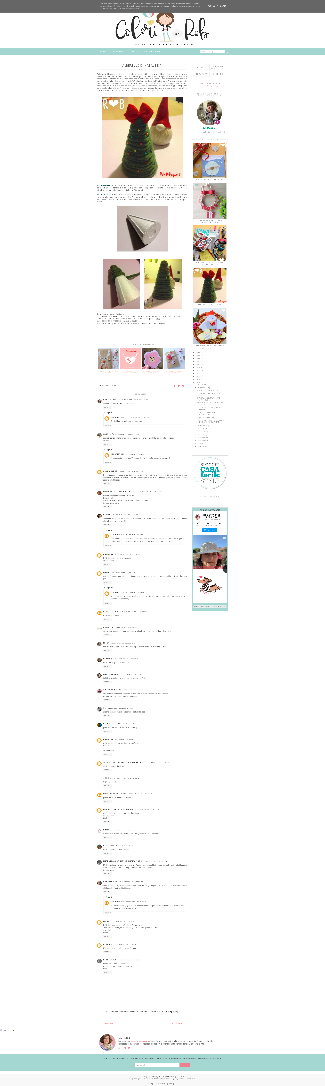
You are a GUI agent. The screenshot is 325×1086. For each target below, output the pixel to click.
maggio (202, 440)
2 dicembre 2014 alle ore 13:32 (138, 592)
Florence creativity (206, 417)
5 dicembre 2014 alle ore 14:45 (138, 902)
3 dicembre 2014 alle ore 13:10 (127, 739)
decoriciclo (110, 960)
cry (105, 845)
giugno (202, 438)
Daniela (107, 515)
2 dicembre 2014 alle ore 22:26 (134, 674)
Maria (106, 572)
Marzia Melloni (111, 674)
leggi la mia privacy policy (162, 1084)
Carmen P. (108, 434)
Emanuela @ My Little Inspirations (122, 861)
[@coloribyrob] (197, 517)
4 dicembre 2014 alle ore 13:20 (120, 845)
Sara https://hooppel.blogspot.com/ (123, 762)
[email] (217, 86)
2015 (198, 379)
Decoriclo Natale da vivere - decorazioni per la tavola (139, 323)
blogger (107, 944)
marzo (201, 446)
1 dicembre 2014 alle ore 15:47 (138, 417)
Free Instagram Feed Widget (210, 607)
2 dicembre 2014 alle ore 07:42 (127, 554)
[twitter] (129, 1048)
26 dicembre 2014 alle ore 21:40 (130, 960)
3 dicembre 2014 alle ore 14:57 (158, 762)
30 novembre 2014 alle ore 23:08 (135, 400)
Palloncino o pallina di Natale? (209, 409)
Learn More (212, 6)
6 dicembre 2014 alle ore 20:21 (126, 944)
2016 (198, 376)
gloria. (107, 724)
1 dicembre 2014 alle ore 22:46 (149, 491)
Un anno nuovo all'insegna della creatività (210, 263)
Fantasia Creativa (113, 612)
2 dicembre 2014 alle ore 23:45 (120, 708)
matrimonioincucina (114, 794)
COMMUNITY (201, 74)
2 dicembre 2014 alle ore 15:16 (126, 627)
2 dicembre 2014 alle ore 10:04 (123, 572)
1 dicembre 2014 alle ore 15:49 (131, 471)
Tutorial (133, 51)
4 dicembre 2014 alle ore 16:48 (155, 861)
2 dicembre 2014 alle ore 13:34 (138, 535)
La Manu (107, 659)
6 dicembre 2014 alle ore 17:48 (123, 921)
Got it (223, 6)
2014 (198, 382)
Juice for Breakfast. (187, 1079)
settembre (203, 429)
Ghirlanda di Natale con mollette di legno (210, 221)
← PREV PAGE (107, 1023)
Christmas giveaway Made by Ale (210, 394)
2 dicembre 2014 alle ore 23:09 (135, 690)
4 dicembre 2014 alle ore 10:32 (147, 809)
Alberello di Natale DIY (209, 305)
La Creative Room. (151, 1079)
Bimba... (107, 830)
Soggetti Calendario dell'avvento (207, 413)
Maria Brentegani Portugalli (119, 492)
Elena (106, 643)
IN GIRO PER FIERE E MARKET (218, 68)
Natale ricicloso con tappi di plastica (211, 404)
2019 (198, 367)
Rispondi (107, 407)
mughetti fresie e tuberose (118, 809)
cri (105, 708)
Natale (105, 385)
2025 (198, 352)
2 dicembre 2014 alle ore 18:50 (123, 643)
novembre (203, 388)
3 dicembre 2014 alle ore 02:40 (125, 723)
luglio (201, 435)
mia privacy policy (170, 1011)
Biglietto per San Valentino (210, 180)
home (103, 51)
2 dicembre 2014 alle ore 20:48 (125, 658)
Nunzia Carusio (111, 400)
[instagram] (203, 86)
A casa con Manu (112, 690)
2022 (198, 358)
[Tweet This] (179, 386)
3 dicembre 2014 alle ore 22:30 (140, 793)
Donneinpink (110, 882)
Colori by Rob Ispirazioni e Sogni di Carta (167, 1076)
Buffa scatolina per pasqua (210, 345)
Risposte (109, 412)
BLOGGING (218, 74)
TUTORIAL (201, 68)
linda (106, 921)
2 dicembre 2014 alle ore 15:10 (136, 612)
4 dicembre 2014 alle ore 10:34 (125, 830)
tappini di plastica (134, 81)
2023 (198, 355)
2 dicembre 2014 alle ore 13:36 (138, 454)
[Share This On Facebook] (175, 386)
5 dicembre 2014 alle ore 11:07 (131, 882)
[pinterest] (207, 86)
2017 (198, 373)
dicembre (202, 385)
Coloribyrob (118, 417)
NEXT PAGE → (178, 1023)
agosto (202, 432)
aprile (201, 443)
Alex (115, 316)
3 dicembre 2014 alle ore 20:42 (126, 778)
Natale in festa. (130, 321)
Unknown (108, 554)
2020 (198, 364)
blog (158, 318)
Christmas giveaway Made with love (209, 399)
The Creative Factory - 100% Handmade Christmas (210, 421)
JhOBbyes (108, 627)
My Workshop (152, 51)
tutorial (113, 385)
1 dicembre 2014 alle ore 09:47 (127, 434)
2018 (198, 370)
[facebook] (212, 86)
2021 (198, 361)
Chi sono (117, 51)
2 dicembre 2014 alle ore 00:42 (125, 515)
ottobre (202, 426)
